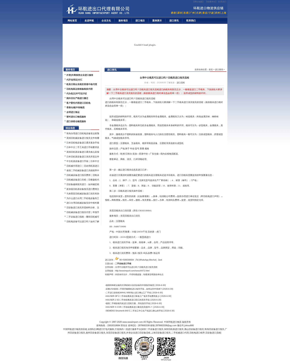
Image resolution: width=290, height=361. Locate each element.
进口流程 (181, 82)
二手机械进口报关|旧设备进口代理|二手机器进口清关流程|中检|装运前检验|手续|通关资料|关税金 (109, 10)
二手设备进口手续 (123, 263)
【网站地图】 (198, 2)
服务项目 (123, 20)
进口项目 (140, 20)
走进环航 (89, 20)
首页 (211, 69)
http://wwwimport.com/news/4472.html (132, 271)
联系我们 (222, 2)
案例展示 (157, 20)
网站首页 (72, 20)
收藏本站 (211, 2)
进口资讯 (174, 20)
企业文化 (106, 20)
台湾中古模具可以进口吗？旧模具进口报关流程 (164, 77)
